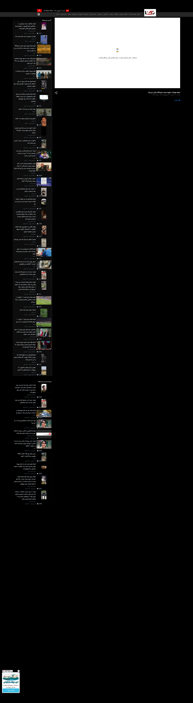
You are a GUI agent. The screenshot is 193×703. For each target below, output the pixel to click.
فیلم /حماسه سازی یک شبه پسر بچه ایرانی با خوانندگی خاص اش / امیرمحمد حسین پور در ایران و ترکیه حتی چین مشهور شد (25, 388)
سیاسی (111, 14)
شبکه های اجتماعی (31, 395)
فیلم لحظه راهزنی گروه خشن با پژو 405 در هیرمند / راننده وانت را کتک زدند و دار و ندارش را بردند (24, 48)
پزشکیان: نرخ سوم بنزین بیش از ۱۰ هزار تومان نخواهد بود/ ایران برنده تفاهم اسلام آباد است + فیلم (24, 332)
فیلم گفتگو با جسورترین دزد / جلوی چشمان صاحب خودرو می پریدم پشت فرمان (25, 251)
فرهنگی (116, 14)
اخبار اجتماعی (32, 292)
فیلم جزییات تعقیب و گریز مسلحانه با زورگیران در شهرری (25, 72)
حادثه (58, 14)
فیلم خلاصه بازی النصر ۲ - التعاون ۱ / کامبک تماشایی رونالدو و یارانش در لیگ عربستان (25, 299)
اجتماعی (106, 14)
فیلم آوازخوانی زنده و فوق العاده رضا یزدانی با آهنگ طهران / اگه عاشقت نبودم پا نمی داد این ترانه (24, 357)
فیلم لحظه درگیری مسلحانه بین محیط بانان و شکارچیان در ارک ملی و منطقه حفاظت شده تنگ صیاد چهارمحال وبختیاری (25, 97)
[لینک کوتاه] (56, 93)
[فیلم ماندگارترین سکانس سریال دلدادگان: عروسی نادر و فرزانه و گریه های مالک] (43, 434)
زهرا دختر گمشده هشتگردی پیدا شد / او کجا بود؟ (25, 422)
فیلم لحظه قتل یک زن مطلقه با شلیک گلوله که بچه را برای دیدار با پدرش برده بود (25, 201)
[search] (39, 10)
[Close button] (19, 671)
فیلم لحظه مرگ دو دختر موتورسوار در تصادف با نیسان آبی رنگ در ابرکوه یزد (26, 412)
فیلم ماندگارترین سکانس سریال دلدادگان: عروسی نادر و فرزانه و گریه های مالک (25, 432)
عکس (69, 14)
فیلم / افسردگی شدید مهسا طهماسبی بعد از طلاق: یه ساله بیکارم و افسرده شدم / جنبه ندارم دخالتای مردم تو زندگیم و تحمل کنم (25, 215)
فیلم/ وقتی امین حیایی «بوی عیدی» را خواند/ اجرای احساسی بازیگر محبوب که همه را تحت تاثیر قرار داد (25, 344)
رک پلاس (100, 14)
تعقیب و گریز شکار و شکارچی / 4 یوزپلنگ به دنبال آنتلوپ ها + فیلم (26, 369)
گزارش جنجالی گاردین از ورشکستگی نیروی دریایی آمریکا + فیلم (26, 180)
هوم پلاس (33, 173)
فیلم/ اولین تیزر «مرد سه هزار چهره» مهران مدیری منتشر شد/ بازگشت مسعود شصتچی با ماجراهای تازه (25, 466)
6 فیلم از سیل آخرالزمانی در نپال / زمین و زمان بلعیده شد (24, 142)
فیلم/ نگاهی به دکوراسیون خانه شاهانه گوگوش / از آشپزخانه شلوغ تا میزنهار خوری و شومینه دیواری (25, 229)
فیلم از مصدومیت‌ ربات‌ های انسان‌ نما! (25, 36)
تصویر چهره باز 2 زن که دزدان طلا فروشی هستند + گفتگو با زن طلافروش (24, 263)
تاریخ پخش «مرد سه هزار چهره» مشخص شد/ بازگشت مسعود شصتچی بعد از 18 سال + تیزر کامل (24, 61)
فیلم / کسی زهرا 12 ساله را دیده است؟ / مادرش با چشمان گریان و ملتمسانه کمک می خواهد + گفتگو (25, 443)
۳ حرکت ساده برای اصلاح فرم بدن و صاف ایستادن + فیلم (26, 190)
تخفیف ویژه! (10, 690)
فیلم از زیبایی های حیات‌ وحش (27, 310)
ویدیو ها (74, 14)
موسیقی (33, 362)
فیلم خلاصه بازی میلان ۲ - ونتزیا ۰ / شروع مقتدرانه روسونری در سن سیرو (25, 320)
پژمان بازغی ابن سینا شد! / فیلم (27, 109)
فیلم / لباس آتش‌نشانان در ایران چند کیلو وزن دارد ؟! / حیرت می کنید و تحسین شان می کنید (25, 153)
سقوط (176, 100)
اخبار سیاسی (32, 183)
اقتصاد (126, 14)
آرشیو (138, 14)
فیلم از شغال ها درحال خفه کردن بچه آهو (24, 239)
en (67, 11)
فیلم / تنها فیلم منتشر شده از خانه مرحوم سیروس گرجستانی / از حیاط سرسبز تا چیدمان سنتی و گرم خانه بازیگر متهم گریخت (24, 167)
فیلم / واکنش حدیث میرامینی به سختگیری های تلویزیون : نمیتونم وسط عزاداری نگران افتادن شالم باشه (25, 26)
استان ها (86, 14)
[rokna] (150, 12)
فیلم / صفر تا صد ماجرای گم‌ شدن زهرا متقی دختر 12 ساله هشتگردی (25, 273)
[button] (39, 14)
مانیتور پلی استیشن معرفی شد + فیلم (25, 119)
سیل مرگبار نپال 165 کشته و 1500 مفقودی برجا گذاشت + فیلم (26, 455)
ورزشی (121, 14)
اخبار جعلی (64, 14)
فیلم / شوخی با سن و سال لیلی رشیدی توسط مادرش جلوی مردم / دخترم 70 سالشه (25, 130)
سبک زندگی (93, 14)
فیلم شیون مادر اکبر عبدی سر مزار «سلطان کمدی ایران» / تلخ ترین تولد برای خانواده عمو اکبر (24, 84)
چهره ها (80, 14)
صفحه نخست (132, 14)
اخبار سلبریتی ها (31, 31)
